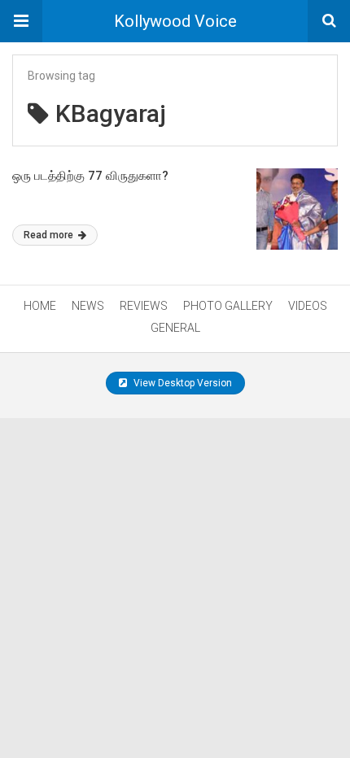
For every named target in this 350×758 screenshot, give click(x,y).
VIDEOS (307, 305)
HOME (40, 305)
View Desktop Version (181, 383)
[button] (21, 21)
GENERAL (175, 327)
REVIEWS (144, 305)
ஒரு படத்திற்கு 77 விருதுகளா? (90, 175)
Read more (50, 235)
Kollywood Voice (175, 21)
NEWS (88, 305)
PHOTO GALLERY (228, 305)
